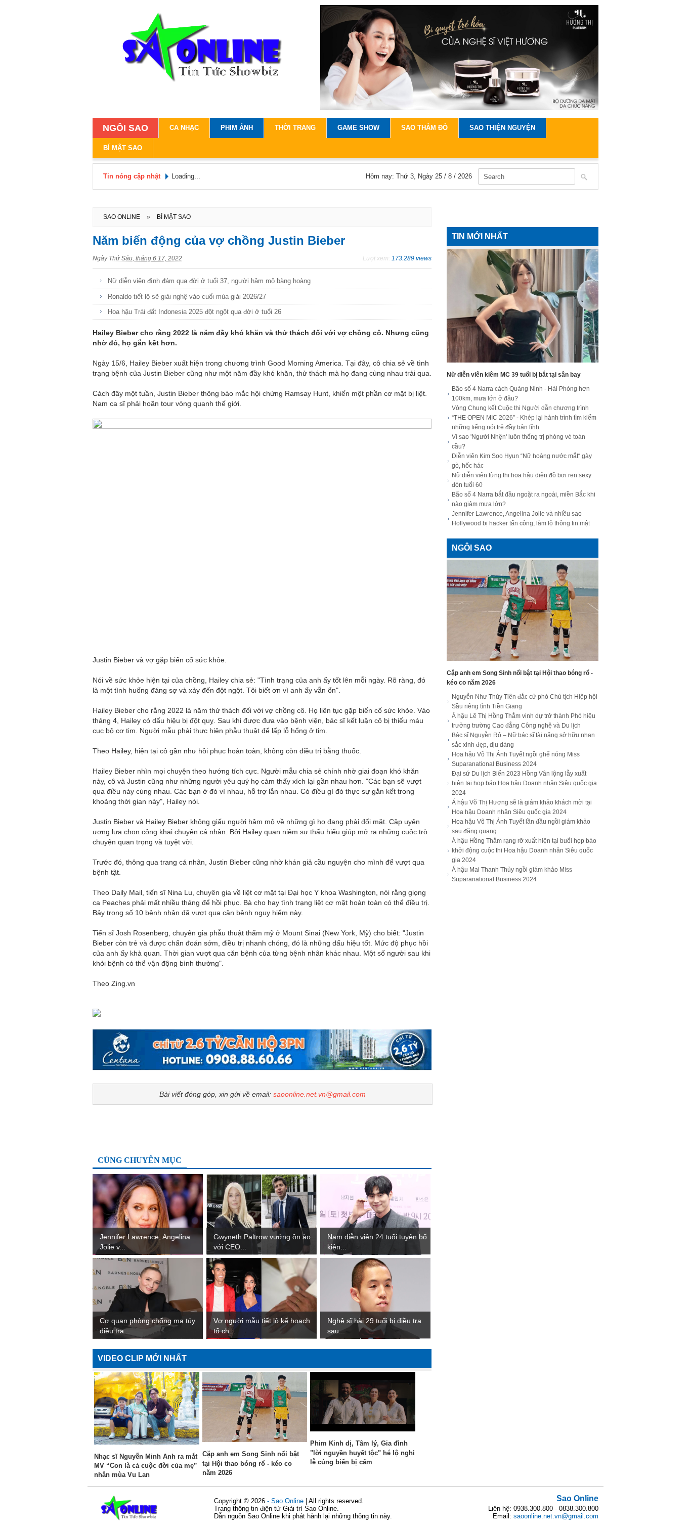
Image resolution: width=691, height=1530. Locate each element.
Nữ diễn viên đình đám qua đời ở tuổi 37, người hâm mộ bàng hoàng (209, 281)
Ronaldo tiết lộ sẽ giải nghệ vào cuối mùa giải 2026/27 (187, 296)
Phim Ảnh (237, 127)
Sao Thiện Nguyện (502, 127)
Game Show (358, 127)
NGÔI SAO (125, 128)
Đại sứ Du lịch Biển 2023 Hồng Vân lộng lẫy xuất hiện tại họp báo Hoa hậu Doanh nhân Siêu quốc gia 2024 (524, 783)
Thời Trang (295, 127)
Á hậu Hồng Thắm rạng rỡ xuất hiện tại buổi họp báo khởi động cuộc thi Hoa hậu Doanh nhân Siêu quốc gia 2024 (524, 850)
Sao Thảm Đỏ (424, 127)
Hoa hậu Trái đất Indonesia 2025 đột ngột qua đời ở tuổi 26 (194, 312)
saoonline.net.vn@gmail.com (319, 1094)
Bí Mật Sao (122, 148)
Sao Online (577, 1498)
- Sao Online (286, 1501)
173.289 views (411, 258)
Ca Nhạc (184, 127)
